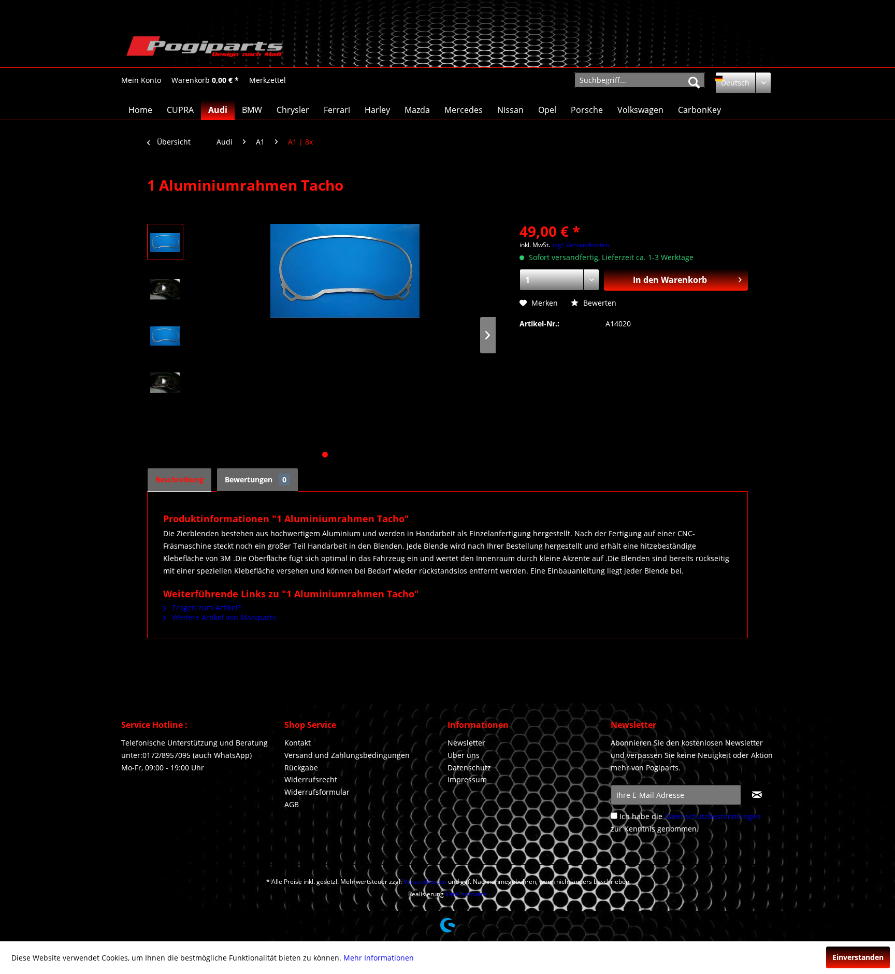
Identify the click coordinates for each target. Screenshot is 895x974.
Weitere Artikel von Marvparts (223, 617)
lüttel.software (466, 894)
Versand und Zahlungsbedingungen (347, 755)
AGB (291, 804)
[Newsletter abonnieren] (757, 794)
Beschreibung (179, 479)
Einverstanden (858, 957)
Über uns (463, 755)
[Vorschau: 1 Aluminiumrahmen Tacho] (165, 242)
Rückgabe (301, 767)
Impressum (467, 779)
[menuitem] (141, 80)
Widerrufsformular (317, 792)
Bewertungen (255, 479)
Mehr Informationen (378, 958)
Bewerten (598, 303)
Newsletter (466, 743)
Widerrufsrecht (310, 779)
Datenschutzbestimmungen (713, 816)
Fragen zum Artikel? (205, 607)
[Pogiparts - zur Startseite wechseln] (204, 49)
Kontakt (297, 743)
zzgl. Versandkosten (580, 244)
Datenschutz (469, 767)
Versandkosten (424, 881)
